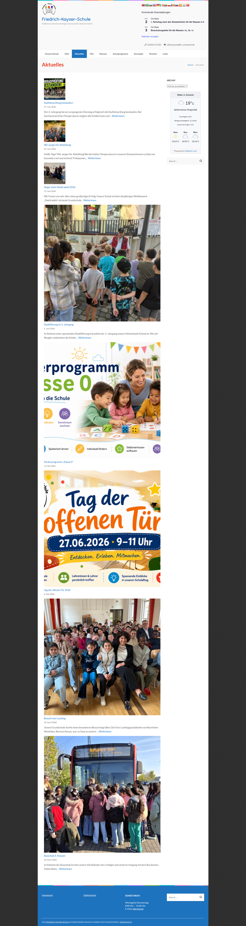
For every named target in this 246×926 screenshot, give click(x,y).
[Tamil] (184, 4)
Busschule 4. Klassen (54, 855)
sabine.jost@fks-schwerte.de (181, 44)
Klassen (103, 54)
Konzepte (138, 54)
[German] (158, 4)
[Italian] (162, 4)
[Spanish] (180, 4)
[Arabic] (147, 4)
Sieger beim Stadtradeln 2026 (59, 187)
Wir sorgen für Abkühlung (57, 144)
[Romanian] (173, 4)
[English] (154, 4)
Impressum (47, 895)
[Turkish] (188, 4)
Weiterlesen (118, 115)
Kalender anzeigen (150, 36)
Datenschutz (90, 895)
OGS (66, 54)
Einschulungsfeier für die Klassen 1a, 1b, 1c (172, 30)
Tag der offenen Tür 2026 (57, 590)
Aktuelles (79, 54)
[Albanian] (143, 4)
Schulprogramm (120, 54)
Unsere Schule (52, 54)
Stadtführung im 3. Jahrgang (59, 324)
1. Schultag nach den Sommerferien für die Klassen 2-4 (177, 21)
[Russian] (177, 4)
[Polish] (169, 4)
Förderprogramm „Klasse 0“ (58, 461)
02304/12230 (154, 44)
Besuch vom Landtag (55, 718)
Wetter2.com (191, 151)
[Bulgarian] (151, 4)
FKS (92, 54)
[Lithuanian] (166, 4)
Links (165, 54)
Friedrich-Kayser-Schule (66, 19)
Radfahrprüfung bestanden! (58, 102)
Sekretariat (138, 908)
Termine (153, 54)
